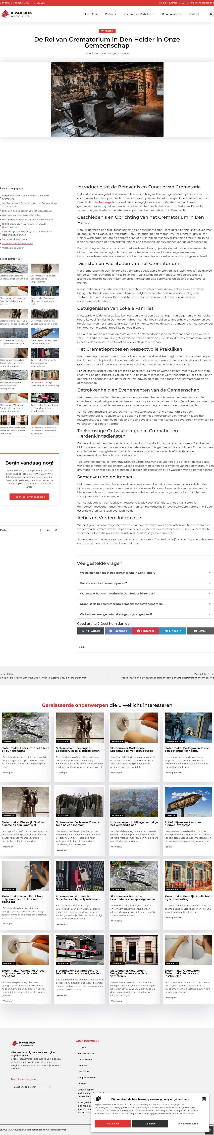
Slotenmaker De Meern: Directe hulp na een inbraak (77, 824)
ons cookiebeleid (162, 1113)
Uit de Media (90, 14)
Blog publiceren (172, 14)
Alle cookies (112, 1123)
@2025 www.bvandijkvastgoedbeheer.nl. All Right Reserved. (33, 1129)
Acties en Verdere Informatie (17, 243)
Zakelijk (170, 815)
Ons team (83, 1071)
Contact (194, 14)
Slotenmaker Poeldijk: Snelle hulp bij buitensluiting (188, 898)
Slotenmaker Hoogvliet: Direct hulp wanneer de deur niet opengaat (12, 363)
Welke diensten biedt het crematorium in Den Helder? (145, 572)
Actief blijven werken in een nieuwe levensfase (184, 824)
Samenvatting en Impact (16, 239)
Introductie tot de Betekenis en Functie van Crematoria (25, 197)
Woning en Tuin (174, 741)
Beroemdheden (86, 1053)
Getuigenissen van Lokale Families (21, 215)
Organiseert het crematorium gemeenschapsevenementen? (145, 604)
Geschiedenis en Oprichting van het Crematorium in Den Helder (29, 205)
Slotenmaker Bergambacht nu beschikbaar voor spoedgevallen (44, 408)
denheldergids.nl (105, 202)
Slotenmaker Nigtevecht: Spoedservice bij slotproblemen (43, 363)
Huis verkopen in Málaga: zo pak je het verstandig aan (134, 824)
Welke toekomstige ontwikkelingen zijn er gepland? (145, 614)
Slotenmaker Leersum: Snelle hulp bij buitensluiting (25, 749)
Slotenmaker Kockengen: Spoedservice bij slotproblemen (43, 278)
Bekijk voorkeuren (188, 1123)
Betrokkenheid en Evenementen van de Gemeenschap (24, 226)
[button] (204, 1099)
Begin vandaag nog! (29, 463)
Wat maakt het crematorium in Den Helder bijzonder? (145, 593)
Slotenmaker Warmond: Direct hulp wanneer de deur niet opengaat (12, 408)
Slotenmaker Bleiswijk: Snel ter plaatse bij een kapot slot (23, 824)
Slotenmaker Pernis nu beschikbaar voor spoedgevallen (11, 385)
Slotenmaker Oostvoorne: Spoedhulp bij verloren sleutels (13, 301)
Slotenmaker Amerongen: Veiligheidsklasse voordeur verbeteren (13, 430)
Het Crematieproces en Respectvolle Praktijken (28, 219)
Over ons (83, 1065)
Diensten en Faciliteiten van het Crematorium (27, 210)
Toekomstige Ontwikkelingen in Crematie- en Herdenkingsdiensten (27, 233)
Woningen (8, 741)
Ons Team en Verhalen (137, 14)
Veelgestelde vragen (13, 247)
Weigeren (150, 1123)
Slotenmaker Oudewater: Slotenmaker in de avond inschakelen (43, 430)
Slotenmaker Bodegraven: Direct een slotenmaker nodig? (44, 301)
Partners (110, 14)
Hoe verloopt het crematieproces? (145, 583)
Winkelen (107, 30)
